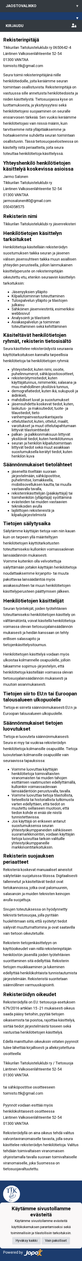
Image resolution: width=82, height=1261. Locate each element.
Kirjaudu (15, 25)
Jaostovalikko (42, 6)
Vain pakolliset (56, 1241)
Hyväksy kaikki (26, 1241)
